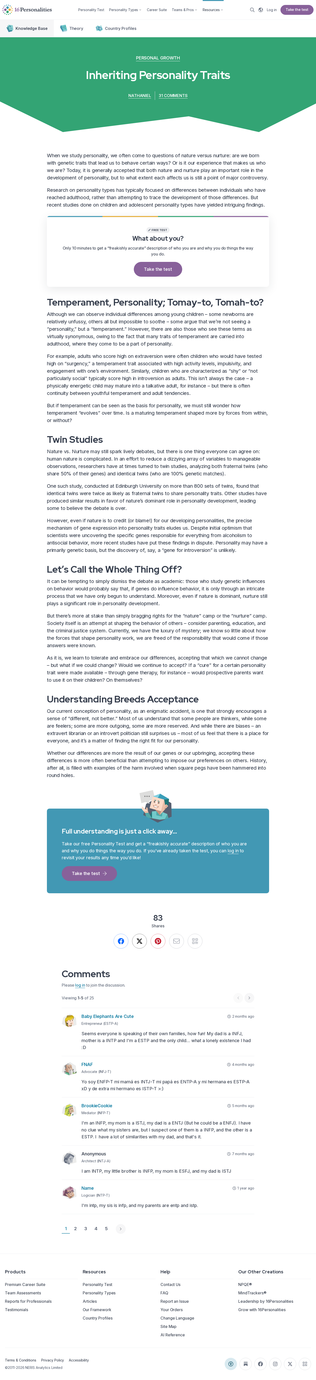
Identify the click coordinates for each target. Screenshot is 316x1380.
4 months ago (243, 1064)
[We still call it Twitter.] (139, 941)
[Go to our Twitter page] (290, 1364)
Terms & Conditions (20, 1360)
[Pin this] (158, 941)
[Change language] (260, 10)
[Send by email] (176, 941)
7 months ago (243, 1154)
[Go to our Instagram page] (275, 1364)
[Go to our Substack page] (245, 1364)
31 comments (173, 95)
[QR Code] (305, 1364)
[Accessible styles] (231, 1364)
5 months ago (243, 1106)
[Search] (252, 10)
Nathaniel (139, 95)
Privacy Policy (52, 1360)
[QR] (195, 941)
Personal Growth (158, 57)
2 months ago (243, 1016)
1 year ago (245, 1188)
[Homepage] (27, 10)
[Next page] (121, 1229)
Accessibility (79, 1360)
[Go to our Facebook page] (260, 1364)
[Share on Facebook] (121, 941)
